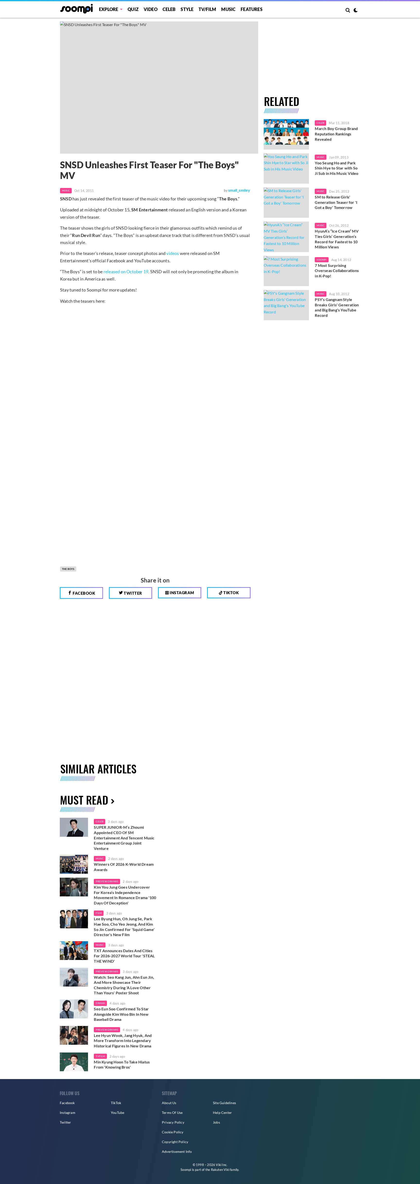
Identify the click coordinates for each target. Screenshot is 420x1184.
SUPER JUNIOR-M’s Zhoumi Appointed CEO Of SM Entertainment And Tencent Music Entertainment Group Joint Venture (124, 837)
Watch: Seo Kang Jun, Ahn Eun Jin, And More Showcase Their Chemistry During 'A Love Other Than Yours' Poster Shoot (124, 985)
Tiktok (231, 592)
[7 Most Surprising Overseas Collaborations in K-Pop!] (286, 271)
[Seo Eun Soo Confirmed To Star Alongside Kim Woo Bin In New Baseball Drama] (74, 1008)
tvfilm (100, 1056)
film (99, 912)
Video (151, 9)
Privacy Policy (173, 1122)
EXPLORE (108, 9)
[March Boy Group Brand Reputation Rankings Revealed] (286, 134)
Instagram (181, 592)
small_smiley (239, 190)
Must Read (84, 800)
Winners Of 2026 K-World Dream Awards (124, 867)
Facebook (83, 593)
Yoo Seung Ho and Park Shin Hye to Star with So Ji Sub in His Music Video (336, 168)
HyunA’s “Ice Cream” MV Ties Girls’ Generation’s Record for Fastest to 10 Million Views (336, 239)
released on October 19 (126, 271)
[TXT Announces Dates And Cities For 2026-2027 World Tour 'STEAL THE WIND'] (74, 950)
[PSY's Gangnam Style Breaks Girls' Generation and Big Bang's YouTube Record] (286, 305)
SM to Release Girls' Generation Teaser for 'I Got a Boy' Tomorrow (336, 202)
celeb (99, 821)
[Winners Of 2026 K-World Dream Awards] (74, 864)
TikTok (116, 1103)
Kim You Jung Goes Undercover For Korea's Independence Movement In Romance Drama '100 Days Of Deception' (125, 895)
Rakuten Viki (220, 1170)
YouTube (117, 1112)
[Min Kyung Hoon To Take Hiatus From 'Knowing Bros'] (74, 1061)
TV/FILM (207, 9)
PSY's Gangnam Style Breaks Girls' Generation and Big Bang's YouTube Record (337, 307)
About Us (169, 1103)
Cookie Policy (173, 1132)
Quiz (133, 9)
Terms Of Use (172, 1112)
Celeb (169, 9)
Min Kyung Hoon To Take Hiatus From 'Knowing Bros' (122, 1065)
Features (251, 9)
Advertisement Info (177, 1151)
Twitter (132, 593)
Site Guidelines (224, 1103)
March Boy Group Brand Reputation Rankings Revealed (336, 133)
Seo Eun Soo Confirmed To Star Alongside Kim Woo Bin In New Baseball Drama (121, 1014)
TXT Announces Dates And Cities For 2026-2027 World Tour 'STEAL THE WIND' (124, 955)
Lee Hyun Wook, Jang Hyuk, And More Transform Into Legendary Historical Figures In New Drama (123, 1040)
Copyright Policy (175, 1142)
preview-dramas (107, 881)
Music (228, 9)
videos (172, 253)
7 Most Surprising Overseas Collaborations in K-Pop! (337, 270)
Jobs (216, 1122)
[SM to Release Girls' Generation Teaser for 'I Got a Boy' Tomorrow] (286, 203)
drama (100, 1003)
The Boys (68, 568)
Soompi (321, 259)
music (100, 858)
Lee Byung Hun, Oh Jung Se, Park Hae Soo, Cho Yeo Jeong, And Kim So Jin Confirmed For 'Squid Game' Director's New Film (124, 926)
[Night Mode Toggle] (355, 10)
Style (187, 9)
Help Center (222, 1112)
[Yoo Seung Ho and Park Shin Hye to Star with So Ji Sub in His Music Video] (286, 168)
